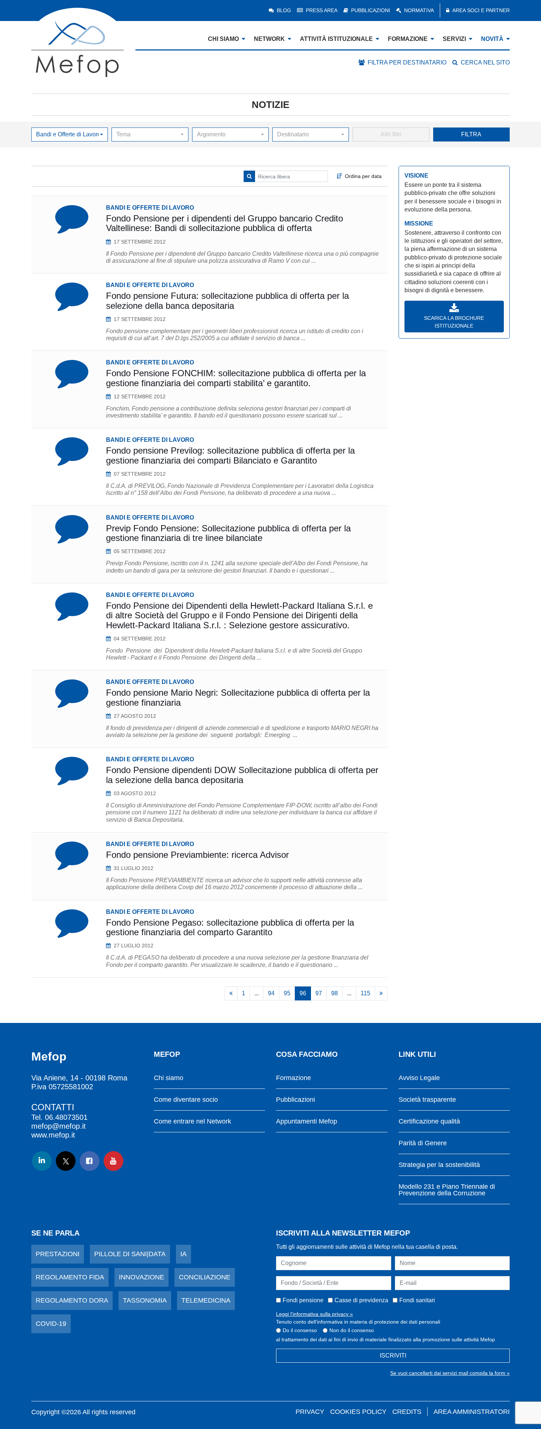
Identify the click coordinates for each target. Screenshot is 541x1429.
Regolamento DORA (72, 1300)
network (269, 39)
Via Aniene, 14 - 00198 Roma (79, 1078)
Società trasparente (427, 1099)
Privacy (310, 1411)
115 (365, 993)
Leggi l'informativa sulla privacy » (314, 1314)
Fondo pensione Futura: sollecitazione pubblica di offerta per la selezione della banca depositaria (227, 300)
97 (318, 993)
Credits (406, 1411)
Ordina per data (363, 176)
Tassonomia (145, 1300)
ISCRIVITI (393, 1355)
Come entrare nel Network (192, 1121)
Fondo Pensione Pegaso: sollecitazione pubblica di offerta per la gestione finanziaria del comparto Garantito (230, 927)
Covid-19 (51, 1323)
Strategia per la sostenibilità (439, 1164)
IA (183, 1254)
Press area (321, 10)
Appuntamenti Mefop (306, 1121)
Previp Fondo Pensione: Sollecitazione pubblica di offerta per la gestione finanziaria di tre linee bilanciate (228, 533)
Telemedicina (205, 1300)
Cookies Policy (358, 1411)
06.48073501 (66, 1117)
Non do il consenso (351, 1330)
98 (334, 993)
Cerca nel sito (485, 62)
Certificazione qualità (429, 1121)
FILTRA (471, 134)
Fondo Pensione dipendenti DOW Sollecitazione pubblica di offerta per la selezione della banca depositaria (242, 775)
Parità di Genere (423, 1143)
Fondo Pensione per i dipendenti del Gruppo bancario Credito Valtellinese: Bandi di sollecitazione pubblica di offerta (224, 223)
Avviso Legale (419, 1078)
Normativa (419, 10)
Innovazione (141, 1277)
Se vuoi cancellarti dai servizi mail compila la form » (450, 1373)
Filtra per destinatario (407, 62)
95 (287, 993)
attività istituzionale (336, 39)
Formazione (293, 1078)
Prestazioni (57, 1254)
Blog (284, 10)
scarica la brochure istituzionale (454, 322)
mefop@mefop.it (58, 1126)
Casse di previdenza (361, 1300)
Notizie (270, 104)
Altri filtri (391, 134)
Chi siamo (168, 1078)
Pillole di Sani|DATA (130, 1254)
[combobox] (69, 134)
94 (271, 993)
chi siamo (223, 39)
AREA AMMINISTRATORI (472, 1411)
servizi (454, 39)
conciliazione (204, 1277)
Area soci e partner (481, 10)
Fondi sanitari (417, 1300)
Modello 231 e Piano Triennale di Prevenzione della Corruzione (447, 1190)
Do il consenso (300, 1330)
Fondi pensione (303, 1300)
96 (303, 993)
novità (492, 39)
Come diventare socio (186, 1099)
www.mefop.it (53, 1135)
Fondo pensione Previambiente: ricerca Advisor (197, 855)
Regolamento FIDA (70, 1277)
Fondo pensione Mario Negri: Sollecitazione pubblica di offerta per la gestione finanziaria (238, 697)
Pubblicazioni (370, 10)
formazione (408, 39)
